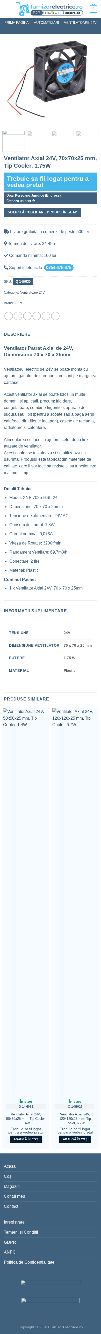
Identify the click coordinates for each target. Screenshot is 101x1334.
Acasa (10, 1166)
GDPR (10, 1242)
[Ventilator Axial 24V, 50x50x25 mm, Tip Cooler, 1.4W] (26, 902)
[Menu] (8, 9)
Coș (7, 1176)
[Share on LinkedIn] (55, 316)
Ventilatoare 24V (80, 23)
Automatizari (46, 23)
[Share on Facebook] (18, 316)
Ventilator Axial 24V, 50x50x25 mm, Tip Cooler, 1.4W (26, 1118)
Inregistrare (14, 1222)
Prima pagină (16, 23)
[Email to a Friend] (36, 316)
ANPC (10, 1252)
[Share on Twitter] (27, 316)
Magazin (12, 1186)
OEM (19, 303)
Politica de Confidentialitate (29, 1262)
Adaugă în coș (26, 1139)
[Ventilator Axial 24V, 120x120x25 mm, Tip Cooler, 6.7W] (75, 902)
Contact (11, 1206)
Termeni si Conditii (21, 1232)
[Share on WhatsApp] (8, 316)
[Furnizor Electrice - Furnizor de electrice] (49, 9)
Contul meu (14, 1196)
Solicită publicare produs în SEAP (42, 212)
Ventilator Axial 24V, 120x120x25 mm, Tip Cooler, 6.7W (75, 1118)
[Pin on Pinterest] (46, 316)
